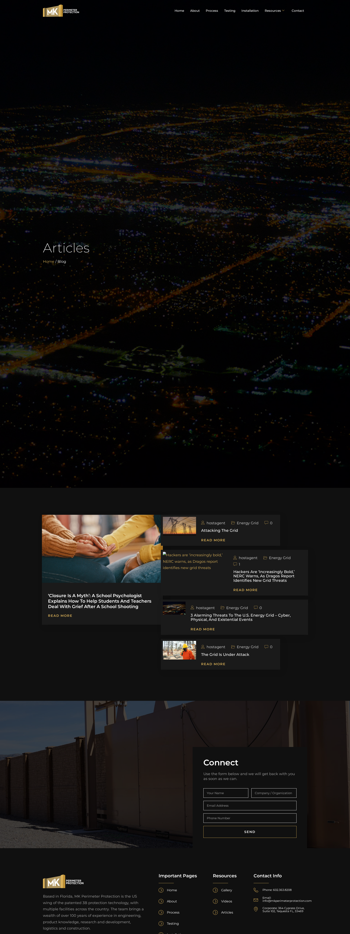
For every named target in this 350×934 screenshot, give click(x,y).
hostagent (216, 523)
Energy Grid (247, 523)
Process (212, 11)
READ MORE (60, 616)
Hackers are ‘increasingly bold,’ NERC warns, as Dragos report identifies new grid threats (264, 576)
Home (179, 11)
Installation (250, 11)
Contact (298, 11)
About (195, 11)
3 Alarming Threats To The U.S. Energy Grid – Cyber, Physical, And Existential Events (241, 617)
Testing (229, 11)
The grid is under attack (225, 654)
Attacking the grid (219, 530)
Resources (273, 11)
